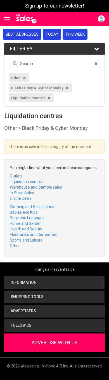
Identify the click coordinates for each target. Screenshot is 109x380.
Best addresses (22, 34)
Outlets (16, 176)
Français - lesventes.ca (55, 269)
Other (15, 245)
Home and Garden (26, 223)
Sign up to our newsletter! (54, 6)
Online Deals (21, 198)
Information (23, 282)
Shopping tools (27, 296)
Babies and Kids (23, 212)
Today (52, 34)
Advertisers (23, 311)
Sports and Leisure (26, 240)
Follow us (21, 325)
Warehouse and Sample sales (36, 187)
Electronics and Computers (33, 234)
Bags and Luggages (27, 218)
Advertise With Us (55, 342)
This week (75, 34)
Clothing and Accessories (32, 206)
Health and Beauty (26, 229)
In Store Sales (22, 193)
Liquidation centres (26, 181)
